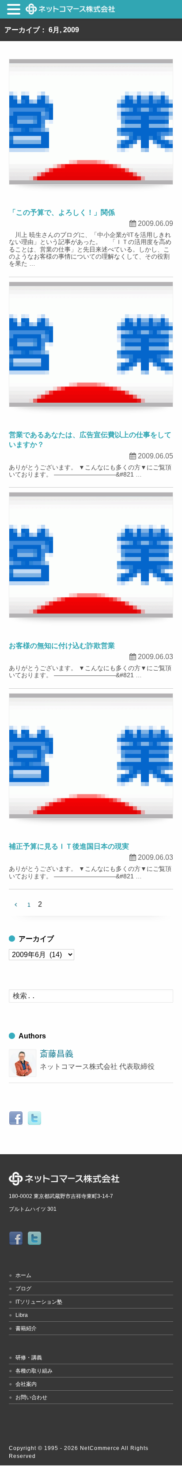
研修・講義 (28, 1357)
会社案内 (26, 1384)
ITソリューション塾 (38, 1302)
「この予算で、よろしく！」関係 (62, 212)
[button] (15, 11)
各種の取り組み (34, 1371)
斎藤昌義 (56, 1053)
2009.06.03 (155, 656)
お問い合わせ (31, 1397)
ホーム (23, 1275)
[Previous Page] (16, 905)
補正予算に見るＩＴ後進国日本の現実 (69, 846)
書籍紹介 (26, 1328)
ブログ (23, 1289)
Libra (21, 1315)
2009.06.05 (155, 456)
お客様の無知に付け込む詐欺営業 (62, 645)
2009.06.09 (155, 223)
